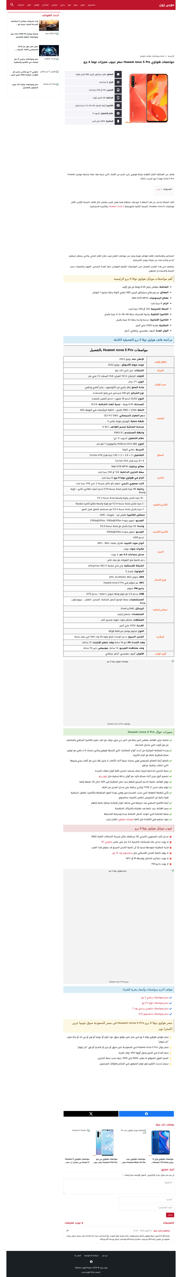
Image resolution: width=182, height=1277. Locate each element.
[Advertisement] (119, 32)
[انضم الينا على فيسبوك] (91, 1262)
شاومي (54, 5)
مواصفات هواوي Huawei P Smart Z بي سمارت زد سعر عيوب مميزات (77, 1162)
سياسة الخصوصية (91, 1255)
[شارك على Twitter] (91, 1113)
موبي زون (166, 5)
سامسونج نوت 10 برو (122, 853)
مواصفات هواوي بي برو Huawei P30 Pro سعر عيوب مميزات (105, 1162)
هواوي (36, 5)
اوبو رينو (103, 776)
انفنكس (45, 5)
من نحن (104, 1255)
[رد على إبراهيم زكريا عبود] (67, 1230)
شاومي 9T (106, 842)
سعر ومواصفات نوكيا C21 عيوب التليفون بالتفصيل (25, 86)
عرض (159, 189)
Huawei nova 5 (116, 206)
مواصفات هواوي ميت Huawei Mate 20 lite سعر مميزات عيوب (133, 1162)
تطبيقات (20, 5)
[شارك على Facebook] (146, 1113)
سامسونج (91, 5)
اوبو (69, 5)
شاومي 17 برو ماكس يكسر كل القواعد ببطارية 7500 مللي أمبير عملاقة (24, 75)
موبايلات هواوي (126, 819)
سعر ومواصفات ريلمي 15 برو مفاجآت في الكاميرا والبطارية (26, 61)
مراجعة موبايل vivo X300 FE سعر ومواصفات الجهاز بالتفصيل (24, 35)
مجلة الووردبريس (88, 1272)
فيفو (75, 5)
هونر (29, 5)
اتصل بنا (78, 1255)
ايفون (82, 5)
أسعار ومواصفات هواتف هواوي (152, 56)
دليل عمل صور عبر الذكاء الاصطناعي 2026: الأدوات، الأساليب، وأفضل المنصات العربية (24, 49)
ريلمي (62, 5)
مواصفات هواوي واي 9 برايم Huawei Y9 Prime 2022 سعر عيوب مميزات (162, 1162)
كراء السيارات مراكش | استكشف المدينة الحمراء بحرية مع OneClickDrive (24, 24)
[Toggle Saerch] (12, 5)
